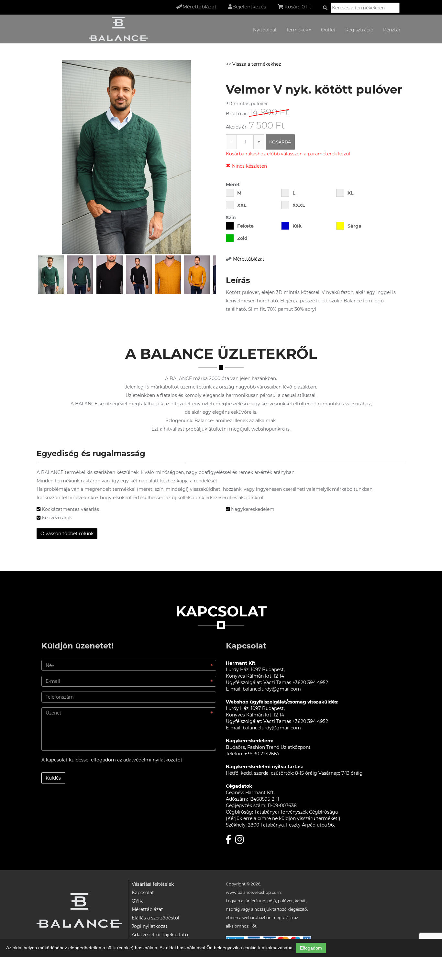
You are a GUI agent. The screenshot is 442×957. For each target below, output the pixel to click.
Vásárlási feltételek (153, 884)
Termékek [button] (297, 30)
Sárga (354, 226)
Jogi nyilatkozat (150, 926)
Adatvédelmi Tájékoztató (160, 935)
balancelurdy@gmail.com (272, 689)
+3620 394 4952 (310, 682)
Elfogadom (311, 948)
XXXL (299, 205)
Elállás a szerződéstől (155, 918)
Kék (297, 226)
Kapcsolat (143, 892)
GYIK (137, 901)
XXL (241, 205)
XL (350, 193)
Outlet (328, 30)
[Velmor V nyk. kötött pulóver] (51, 275)
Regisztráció (359, 30)
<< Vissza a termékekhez (253, 64)
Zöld (242, 238)
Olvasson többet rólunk (67, 533)
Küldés (53, 778)
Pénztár (392, 30)
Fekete (245, 226)
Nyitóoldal (264, 30)
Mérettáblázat (248, 259)
